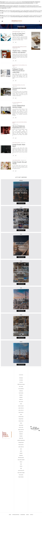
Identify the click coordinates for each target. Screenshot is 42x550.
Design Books (21, 418)
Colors (13, 46)
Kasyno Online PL (21, 429)
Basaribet (21, 397)
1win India (21, 382)
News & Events (21, 444)
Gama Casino (21, 425)
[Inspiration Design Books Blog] (17, 21)
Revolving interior (21, 457)
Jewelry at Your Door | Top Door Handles (18, 34)
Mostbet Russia (21, 442)
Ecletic (21, 423)
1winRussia (21, 390)
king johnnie (21, 431)
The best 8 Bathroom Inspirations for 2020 (18, 126)
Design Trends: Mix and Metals (19, 162)
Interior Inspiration (15, 514)
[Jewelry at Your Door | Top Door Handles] (6, 37)
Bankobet (21, 395)
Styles (19, 47)
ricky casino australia (21, 459)
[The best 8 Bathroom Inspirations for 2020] (6, 130)
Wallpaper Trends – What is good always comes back (18, 70)
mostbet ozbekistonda (21, 440)
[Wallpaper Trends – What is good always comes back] (6, 73)
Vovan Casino (21, 474)
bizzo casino (21, 401)
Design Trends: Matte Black (18, 145)
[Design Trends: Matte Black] (6, 149)
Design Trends (14, 31)
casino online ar (21, 410)
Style (21, 102)
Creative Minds (17, 46)
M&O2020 (21, 433)
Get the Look (14, 102)
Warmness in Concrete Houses (19, 89)
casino (21, 403)
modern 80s (21, 438)
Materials (18, 31)
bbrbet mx (21, 399)
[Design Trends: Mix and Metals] (6, 166)
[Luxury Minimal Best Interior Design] (6, 110)
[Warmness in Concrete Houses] (6, 92)
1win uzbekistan (21, 388)
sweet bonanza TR (21, 470)
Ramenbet (21, 455)
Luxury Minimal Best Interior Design (18, 106)
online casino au (21, 446)
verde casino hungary (21, 472)
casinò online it (21, 412)
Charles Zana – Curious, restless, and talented (19, 51)
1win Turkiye (21, 386)
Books (10, 514)
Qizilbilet (21, 453)
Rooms (16, 47)
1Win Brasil (21, 377)
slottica (21, 466)
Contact (31, 514)
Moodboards (22, 514)
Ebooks (27, 514)
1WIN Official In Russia (21, 384)
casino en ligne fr (21, 405)
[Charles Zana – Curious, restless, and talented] (6, 54)
